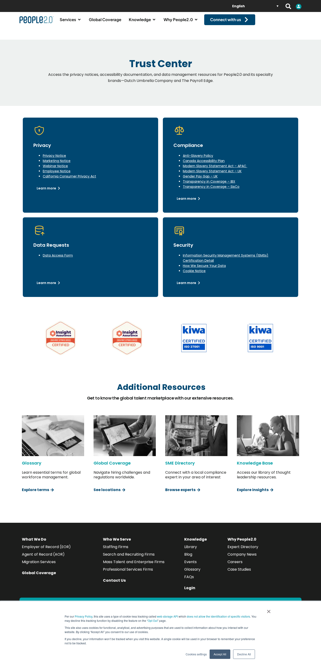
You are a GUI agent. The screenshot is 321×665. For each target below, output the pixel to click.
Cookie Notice (194, 271)
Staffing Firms (115, 547)
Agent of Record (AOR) (43, 554)
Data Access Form (58, 255)
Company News (242, 554)
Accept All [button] (220, 654)
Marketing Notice (56, 160)
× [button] (268, 610)
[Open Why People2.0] (196, 20)
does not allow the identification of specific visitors (218, 616)
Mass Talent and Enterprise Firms (133, 562)
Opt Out (152, 621)
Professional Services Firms (128, 569)
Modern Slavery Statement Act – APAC (215, 166)
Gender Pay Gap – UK (200, 176)
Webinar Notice (55, 166)
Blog (188, 554)
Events (190, 562)
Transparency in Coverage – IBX (209, 181)
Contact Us (114, 580)
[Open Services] (79, 20)
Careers (235, 562)
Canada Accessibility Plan (204, 160)
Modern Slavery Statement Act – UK (212, 171)
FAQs (189, 577)
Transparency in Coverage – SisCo (211, 186)
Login (189, 588)
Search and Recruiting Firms (129, 554)
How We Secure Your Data (204, 265)
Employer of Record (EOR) (46, 547)
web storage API (168, 616)
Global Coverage (39, 573)
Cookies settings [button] (196, 654)
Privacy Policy (83, 616)
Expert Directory (242, 547)
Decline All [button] (244, 654)
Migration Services (39, 562)
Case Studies (239, 569)
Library (190, 547)
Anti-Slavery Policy (198, 155)
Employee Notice (56, 171)
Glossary (192, 569)
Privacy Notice (54, 155)
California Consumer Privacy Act (69, 176)
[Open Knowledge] (154, 20)
